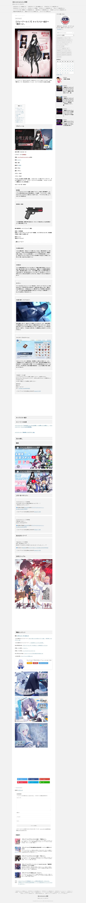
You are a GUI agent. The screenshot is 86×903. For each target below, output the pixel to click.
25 (70, 70)
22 (62, 70)
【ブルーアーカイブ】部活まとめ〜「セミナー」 (32, 872)
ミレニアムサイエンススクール (24, 157)
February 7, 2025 (37, 529)
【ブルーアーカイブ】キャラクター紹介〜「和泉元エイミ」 (34, 839)
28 (60, 72)
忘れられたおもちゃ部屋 (20, 2)
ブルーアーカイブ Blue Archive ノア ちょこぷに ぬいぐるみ (39, 660)
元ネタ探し (18, 114)
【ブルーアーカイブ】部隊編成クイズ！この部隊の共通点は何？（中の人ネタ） (34, 881)
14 (60, 68)
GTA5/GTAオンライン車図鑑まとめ (19, 6)
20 (57, 70)
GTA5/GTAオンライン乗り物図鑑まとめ (35, 6)
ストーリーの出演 (20, 112)
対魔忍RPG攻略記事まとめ (18, 11)
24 (67, 70)
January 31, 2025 (37, 511)
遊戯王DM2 (69, 52)
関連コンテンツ (19, 121)
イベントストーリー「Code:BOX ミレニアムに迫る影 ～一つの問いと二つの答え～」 (32, 425)
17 (67, 68)
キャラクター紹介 (20, 111)
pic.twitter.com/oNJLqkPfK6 (21, 526)
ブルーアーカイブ (19, 787)
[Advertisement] (33, 93)
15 (62, 68)
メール (18, 816)
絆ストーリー (20, 109)
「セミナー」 (25, 648)
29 (62, 72)
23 (65, 70)
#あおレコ (35, 547)
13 (57, 68)
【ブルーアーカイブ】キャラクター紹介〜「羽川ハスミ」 (34, 856)
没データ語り (68, 50)
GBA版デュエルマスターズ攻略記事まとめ (58, 9)
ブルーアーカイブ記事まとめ (45, 11)
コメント (19, 797)
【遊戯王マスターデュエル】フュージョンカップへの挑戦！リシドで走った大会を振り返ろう (68, 123)
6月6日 (19, 165)
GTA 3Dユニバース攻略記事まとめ (45, 8)
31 (67, 72)
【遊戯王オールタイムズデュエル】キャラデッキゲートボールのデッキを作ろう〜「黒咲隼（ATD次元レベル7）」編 (68, 90)
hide (21, 105)
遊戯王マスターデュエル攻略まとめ (31, 11)
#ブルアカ (33, 507)
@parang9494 (26, 507)
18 (70, 68)
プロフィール (19, 108)
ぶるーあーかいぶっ (20, 117)
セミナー (19, 159)
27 (57, 72)
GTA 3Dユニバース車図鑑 (32, 8)
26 (72, 70)
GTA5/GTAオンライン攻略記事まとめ (51, 6)
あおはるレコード (20, 118)
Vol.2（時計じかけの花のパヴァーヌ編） (37, 638)
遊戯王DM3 (59, 54)
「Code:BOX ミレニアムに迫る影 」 (37, 642)
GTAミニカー (59, 42)
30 (65, 72)
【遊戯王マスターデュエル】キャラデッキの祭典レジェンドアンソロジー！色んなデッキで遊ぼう (68, 113)
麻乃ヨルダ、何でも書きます (23, 635)
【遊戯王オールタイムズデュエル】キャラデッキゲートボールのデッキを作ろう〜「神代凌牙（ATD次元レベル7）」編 (68, 102)
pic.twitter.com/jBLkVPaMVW (21, 509)
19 (72, 68)
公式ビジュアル (19, 120)
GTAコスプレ (64, 40)
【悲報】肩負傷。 (67, 79)
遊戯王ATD (59, 52)
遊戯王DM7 (69, 54)
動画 (17, 115)
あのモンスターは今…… (67, 42)
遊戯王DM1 (64, 52)
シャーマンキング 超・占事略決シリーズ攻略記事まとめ (23, 9)
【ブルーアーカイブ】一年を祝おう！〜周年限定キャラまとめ (35, 645)
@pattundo (24, 547)
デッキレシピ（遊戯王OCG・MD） (63, 48)
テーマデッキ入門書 (60, 46)
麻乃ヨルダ (20, 790)
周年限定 (24, 154)
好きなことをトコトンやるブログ (43, 898)
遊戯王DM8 (59, 56)
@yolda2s (59, 29)
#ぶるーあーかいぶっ (40, 507)
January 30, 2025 (37, 550)
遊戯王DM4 (64, 54)
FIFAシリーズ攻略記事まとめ (59, 8)
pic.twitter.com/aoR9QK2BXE (24, 388)
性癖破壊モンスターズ (61, 50)
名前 (18, 812)
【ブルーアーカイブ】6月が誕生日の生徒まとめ (33, 653)
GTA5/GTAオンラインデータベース (19, 8)
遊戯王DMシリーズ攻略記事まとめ (42, 9)
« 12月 (57, 74)
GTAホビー (70, 40)
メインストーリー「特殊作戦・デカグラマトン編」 (25, 432)
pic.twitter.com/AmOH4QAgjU (42, 547)
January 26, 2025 (37, 391)
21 (60, 70)
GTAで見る (59, 40)
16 (65, 68)
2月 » (61, 74)
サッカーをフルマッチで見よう (62, 44)
